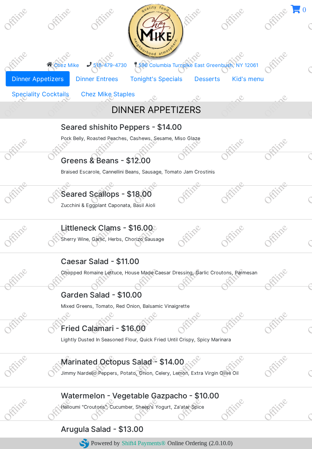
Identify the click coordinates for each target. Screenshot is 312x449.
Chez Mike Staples (108, 94)
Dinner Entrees (97, 79)
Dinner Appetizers (38, 79)
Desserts (207, 79)
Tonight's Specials (156, 79)
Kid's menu (248, 79)
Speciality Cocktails (40, 94)
